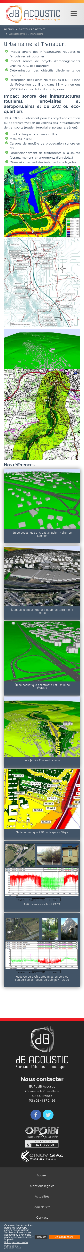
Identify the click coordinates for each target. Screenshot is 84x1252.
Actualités (42, 1196)
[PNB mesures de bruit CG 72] (42, 870)
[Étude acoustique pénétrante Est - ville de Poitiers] (42, 651)
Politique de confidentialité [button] (12, 1246)
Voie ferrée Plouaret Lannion (42, 760)
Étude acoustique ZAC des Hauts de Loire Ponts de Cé (42, 611)
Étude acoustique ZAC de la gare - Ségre (42, 832)
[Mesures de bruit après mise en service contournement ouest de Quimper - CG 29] (42, 942)
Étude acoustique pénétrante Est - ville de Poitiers (42, 686)
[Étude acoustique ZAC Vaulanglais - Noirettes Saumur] (42, 498)
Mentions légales (42, 1186)
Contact (42, 1217)
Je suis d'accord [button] (64, 1236)
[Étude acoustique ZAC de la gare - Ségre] (42, 798)
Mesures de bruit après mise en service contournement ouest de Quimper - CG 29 (42, 978)
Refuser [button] (41, 1236)
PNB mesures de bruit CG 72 (42, 904)
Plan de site (42, 1207)
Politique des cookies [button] (16, 1242)
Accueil (9, 29)
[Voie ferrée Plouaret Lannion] (42, 726)
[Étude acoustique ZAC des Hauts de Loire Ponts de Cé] (42, 576)
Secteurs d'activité (32, 29)
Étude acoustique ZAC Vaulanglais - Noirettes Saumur (42, 534)
